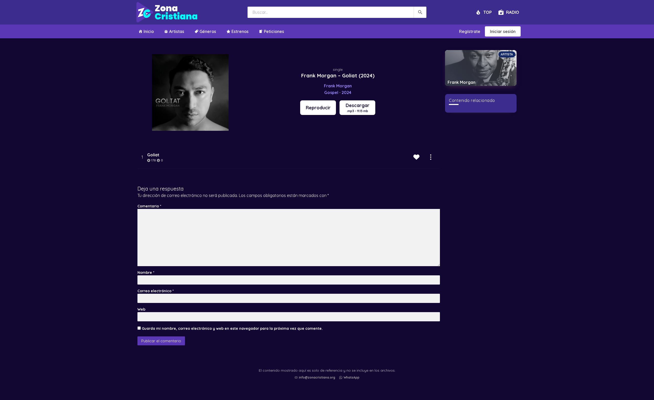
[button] (328, 382)
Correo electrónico (155, 291)
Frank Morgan (338, 85)
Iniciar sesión (503, 31)
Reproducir (318, 108)
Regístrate (469, 31)
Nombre (145, 272)
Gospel (331, 92)
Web (141, 309)
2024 (346, 92)
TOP (487, 12)
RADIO (512, 12)
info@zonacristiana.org (317, 377)
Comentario (149, 206)
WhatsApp (351, 377)
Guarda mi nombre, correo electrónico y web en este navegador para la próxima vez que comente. (232, 328)
